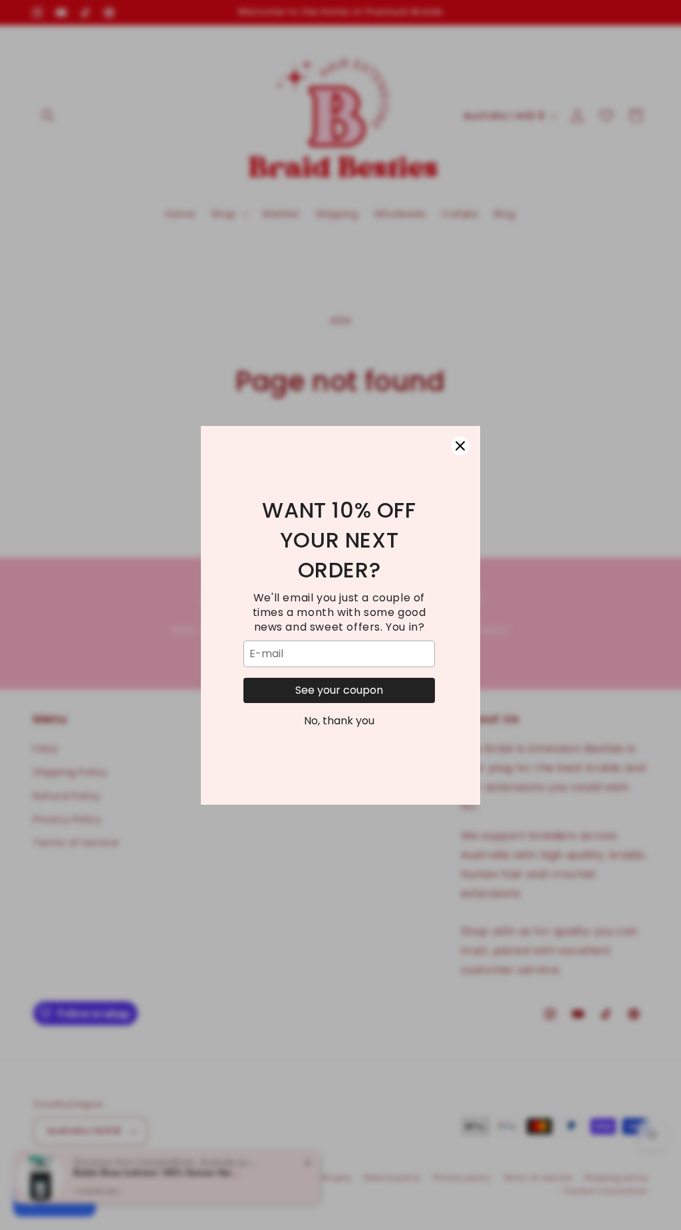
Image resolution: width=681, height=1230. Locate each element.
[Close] (460, 446)
